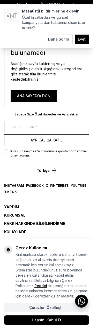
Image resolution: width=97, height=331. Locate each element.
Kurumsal (14, 215)
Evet (82, 39)
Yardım (11, 207)
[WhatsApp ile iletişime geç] (81, 301)
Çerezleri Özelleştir (46, 307)
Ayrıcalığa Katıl (47, 140)
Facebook (35, 185)
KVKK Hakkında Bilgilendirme (34, 223)
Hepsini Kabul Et (46, 320)
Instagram (14, 185)
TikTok (10, 192)
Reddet (40, 285)
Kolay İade (15, 232)
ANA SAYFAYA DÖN (33, 96)
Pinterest (59, 185)
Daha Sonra (58, 39)
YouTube (78, 185)
